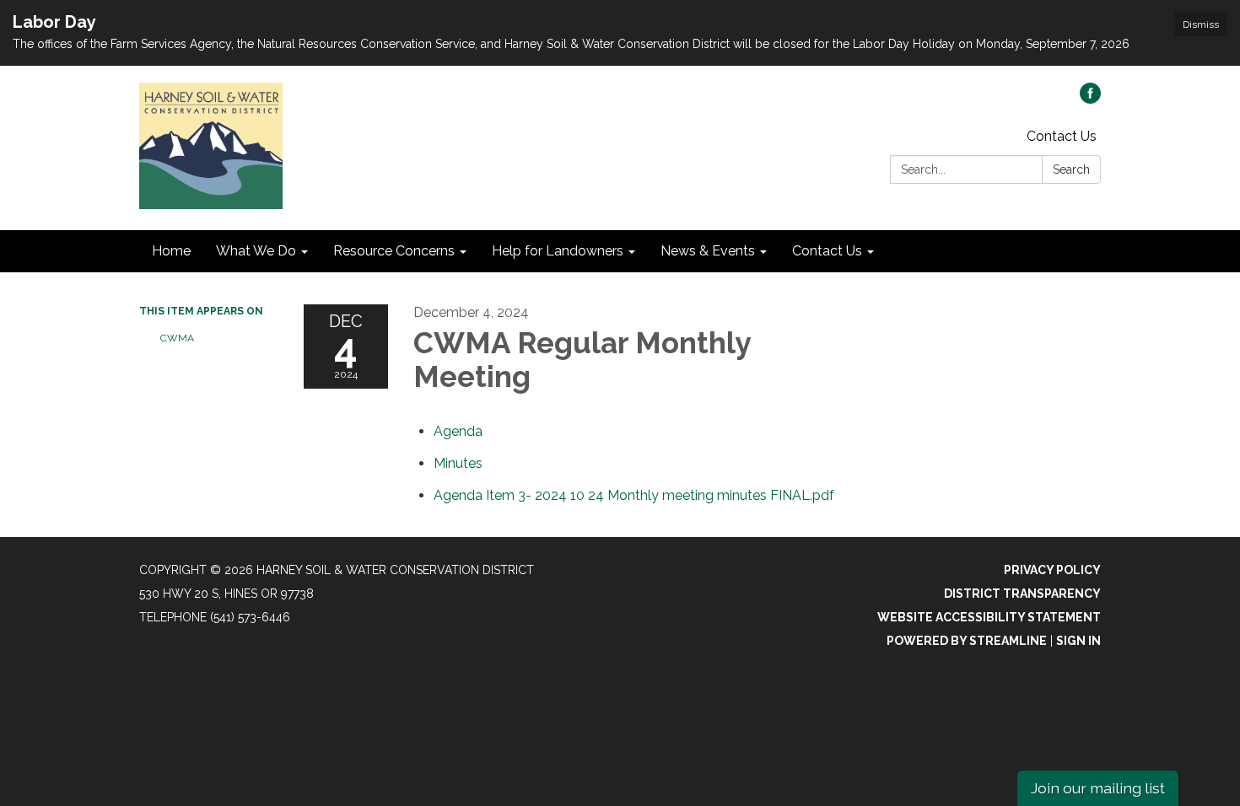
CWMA (177, 338)
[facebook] (1090, 99)
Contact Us (1062, 136)
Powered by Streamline (967, 640)
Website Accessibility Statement (989, 617)
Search (1071, 169)
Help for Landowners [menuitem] (557, 251)
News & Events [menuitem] (707, 251)
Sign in (1078, 640)
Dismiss (1201, 24)
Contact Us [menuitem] (827, 251)
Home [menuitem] (171, 251)
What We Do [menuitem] (256, 251)
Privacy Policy (1052, 570)
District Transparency (1022, 593)
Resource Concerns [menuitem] (394, 251)
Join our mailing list (1098, 788)
